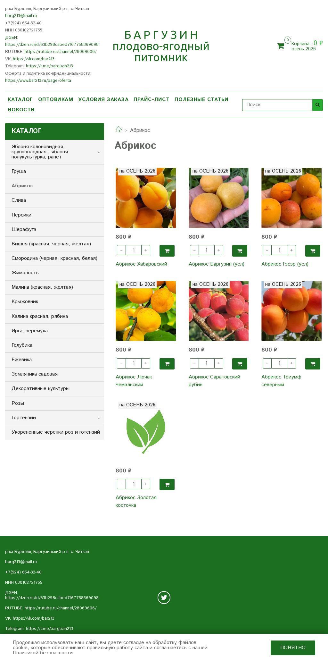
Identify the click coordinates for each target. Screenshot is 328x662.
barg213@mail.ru (21, 16)
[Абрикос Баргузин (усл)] (219, 198)
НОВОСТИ (21, 110)
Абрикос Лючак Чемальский (134, 380)
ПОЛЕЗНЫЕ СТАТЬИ (202, 99)
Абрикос (22, 186)
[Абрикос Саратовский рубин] (219, 311)
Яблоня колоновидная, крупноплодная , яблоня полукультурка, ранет (40, 152)
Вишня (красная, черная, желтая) (51, 244)
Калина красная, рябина (40, 316)
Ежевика (22, 359)
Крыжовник (25, 301)
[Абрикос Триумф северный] (291, 311)
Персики (21, 215)
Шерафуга (24, 229)
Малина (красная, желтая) (42, 287)
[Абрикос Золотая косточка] (146, 432)
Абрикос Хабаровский (141, 264)
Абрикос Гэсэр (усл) (284, 264)
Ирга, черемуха (30, 331)
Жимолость (25, 272)
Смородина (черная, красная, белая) (54, 258)
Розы (18, 403)
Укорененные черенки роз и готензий (56, 432)
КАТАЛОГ (20, 99)
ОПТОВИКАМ (55, 99)
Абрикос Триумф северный (281, 380)
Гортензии (24, 417)
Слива (19, 200)
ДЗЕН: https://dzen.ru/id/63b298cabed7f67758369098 (52, 595)
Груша (19, 171)
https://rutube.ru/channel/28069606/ (60, 52)
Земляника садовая (35, 374)
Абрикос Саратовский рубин (214, 380)
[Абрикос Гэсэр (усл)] (291, 198)
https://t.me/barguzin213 (49, 66)
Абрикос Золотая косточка (136, 501)
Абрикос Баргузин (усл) (216, 264)
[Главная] (119, 130)
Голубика (22, 345)
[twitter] (164, 597)
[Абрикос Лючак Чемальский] (146, 311)
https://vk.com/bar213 (33, 59)
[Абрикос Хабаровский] (146, 198)
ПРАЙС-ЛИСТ (151, 99)
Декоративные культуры (41, 388)
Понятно (293, 647)
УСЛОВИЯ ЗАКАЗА (103, 99)
